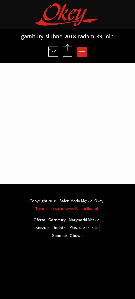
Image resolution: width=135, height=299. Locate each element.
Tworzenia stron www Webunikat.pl (66, 208)
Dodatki (59, 227)
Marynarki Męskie (84, 219)
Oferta (39, 219)
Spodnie (59, 235)
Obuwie (76, 235)
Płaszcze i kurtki (83, 227)
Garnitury (57, 219)
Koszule (42, 227)
